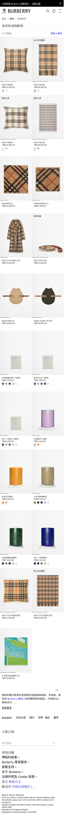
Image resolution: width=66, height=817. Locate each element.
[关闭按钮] (60, 3)
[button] (36, 4)
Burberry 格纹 (15, 681)
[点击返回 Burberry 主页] (19, 11)
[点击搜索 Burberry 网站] (48, 11)
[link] (4, 18)
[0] (54, 11)
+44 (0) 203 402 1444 (31, 800)
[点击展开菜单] (60, 11)
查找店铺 (8, 752)
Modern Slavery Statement (13, 795)
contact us (47, 800)
